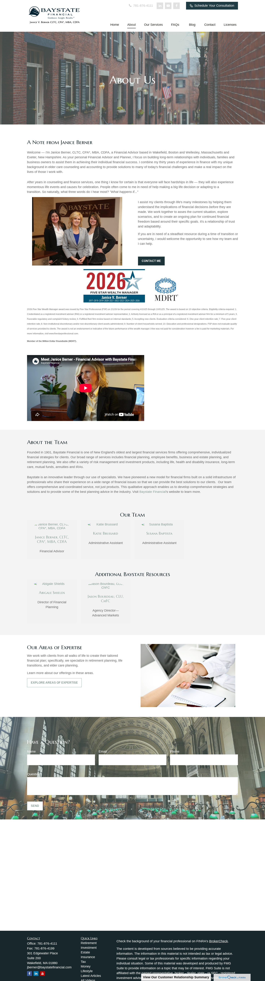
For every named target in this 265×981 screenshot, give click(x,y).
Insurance (88, 957)
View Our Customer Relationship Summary (176, 977)
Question (33, 774)
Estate (85, 952)
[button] (114, 24)
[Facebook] (176, 6)
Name (31, 751)
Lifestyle (87, 971)
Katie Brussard (105, 533)
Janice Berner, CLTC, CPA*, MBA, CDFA (52, 539)
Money (85, 966)
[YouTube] (168, 6)
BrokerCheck (218, 941)
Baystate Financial (152, 492)
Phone (174, 751)
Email (103, 751)
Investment (89, 947)
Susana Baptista (159, 533)
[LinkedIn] (160, 6)
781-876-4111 (142, 5)
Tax (83, 962)
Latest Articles (91, 976)
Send (35, 805)
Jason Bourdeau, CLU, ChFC (106, 598)
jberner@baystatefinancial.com (49, 967)
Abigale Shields (52, 592)
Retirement (89, 943)
